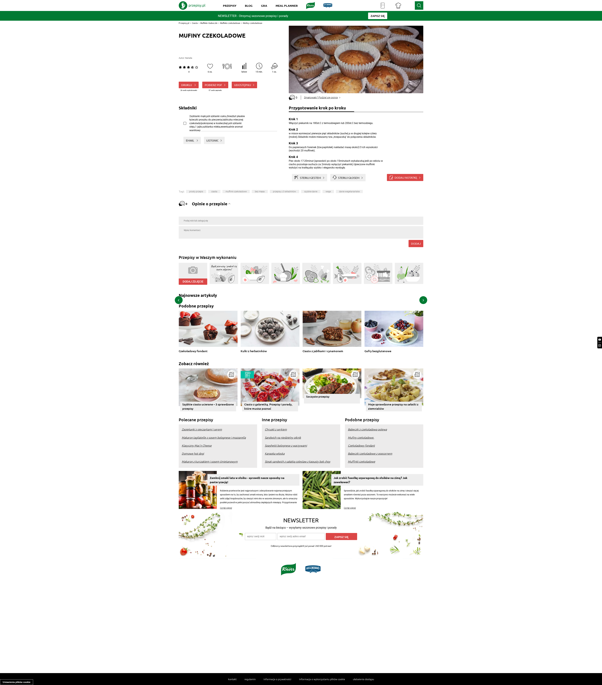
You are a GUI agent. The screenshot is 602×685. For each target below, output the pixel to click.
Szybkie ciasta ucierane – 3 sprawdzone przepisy (208, 406)
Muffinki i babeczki (208, 23)
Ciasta (195, 23)
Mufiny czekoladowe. (361, 437)
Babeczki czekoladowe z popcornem (370, 453)
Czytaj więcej (226, 508)
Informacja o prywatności (277, 679)
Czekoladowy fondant (193, 351)
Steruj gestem (310, 177)
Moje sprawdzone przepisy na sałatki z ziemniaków (393, 406)
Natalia (188, 58)
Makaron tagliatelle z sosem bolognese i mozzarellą (214, 437)
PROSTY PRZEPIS (196, 191)
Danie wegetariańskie (349, 191)
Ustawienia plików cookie (16, 682)
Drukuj (187, 85)
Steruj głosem (348, 177)
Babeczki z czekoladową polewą (367, 429)
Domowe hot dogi (193, 453)
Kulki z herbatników (254, 351)
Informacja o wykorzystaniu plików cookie (322, 679)
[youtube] (599, 340)
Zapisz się (341, 537)
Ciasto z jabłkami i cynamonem (323, 351)
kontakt (232, 679)
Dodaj (416, 243)
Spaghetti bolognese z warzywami (286, 445)
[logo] (192, 5)
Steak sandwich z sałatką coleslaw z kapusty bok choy (297, 461)
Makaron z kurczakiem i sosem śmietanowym (210, 461)
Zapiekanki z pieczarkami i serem (202, 429)
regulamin (250, 679)
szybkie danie (310, 191)
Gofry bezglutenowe (377, 351)
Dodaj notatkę (406, 177)
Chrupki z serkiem (276, 429)
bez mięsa (260, 191)
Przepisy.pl (184, 23)
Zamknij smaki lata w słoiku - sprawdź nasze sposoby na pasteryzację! (247, 480)
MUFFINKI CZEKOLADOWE (236, 191)
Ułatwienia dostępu (363, 679)
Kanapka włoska (275, 453)
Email (190, 140)
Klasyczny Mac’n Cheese (197, 445)
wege (328, 191)
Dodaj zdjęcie (193, 281)
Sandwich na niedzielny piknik (283, 437)
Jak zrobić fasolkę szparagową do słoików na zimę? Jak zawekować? (370, 480)
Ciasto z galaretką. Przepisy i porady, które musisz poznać (268, 406)
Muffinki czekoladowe (230, 23)
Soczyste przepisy (317, 396)
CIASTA (214, 191)
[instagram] (599, 345)
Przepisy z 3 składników (284, 191)
